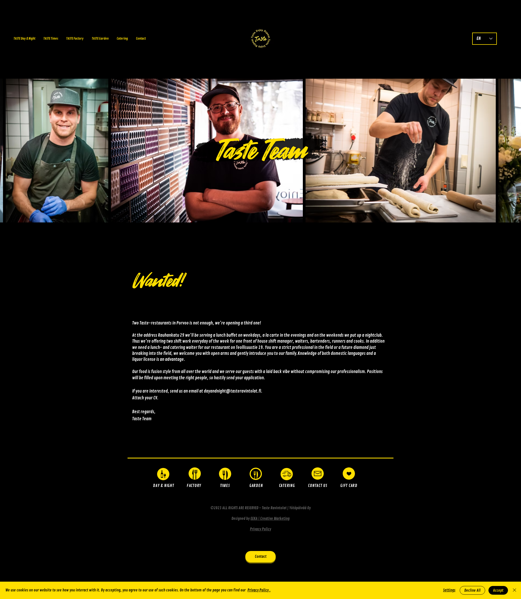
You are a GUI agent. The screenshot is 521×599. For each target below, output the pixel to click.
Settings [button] (449, 590)
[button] (349, 473)
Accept (498, 590)
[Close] (514, 590)
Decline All (472, 590)
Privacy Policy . (259, 590)
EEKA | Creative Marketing (270, 518)
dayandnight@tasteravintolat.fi (232, 391)
